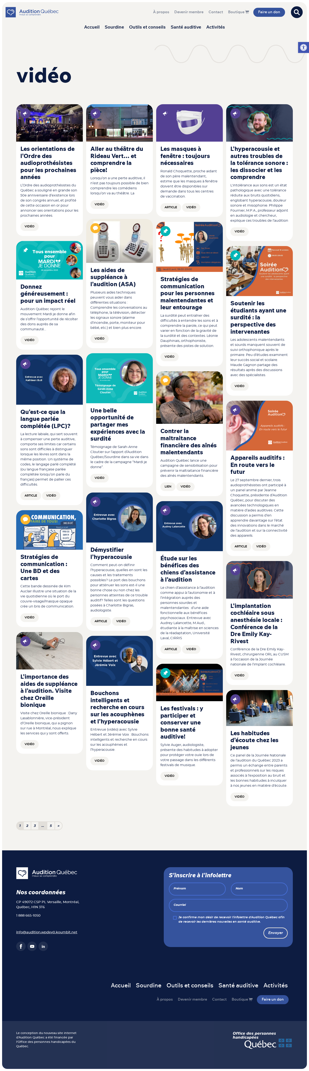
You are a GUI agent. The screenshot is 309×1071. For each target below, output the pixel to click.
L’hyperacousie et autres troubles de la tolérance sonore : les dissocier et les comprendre (259, 163)
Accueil (92, 27)
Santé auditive (186, 27)
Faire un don (269, 12)
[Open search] (297, 12)
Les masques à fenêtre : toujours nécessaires (185, 156)
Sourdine (114, 27)
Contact (216, 12)
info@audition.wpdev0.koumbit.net (46, 932)
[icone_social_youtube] (32, 946)
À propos (161, 12)
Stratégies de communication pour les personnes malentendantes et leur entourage (187, 294)
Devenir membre (188, 12)
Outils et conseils (147, 27)
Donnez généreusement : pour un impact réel (47, 294)
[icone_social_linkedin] (43, 946)
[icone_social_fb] (21, 946)
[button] (303, 47)
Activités (215, 27)
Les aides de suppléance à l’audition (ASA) (113, 277)
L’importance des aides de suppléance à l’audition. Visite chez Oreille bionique (49, 691)
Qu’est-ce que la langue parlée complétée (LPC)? (45, 419)
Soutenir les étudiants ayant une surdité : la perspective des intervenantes (258, 318)
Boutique (236, 12)
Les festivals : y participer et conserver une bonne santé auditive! (181, 723)
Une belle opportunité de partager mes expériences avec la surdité (117, 425)
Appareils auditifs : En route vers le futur (257, 465)
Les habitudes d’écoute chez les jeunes (254, 741)
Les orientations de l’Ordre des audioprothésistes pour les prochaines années (48, 163)
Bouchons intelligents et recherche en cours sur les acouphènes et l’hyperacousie (117, 707)
